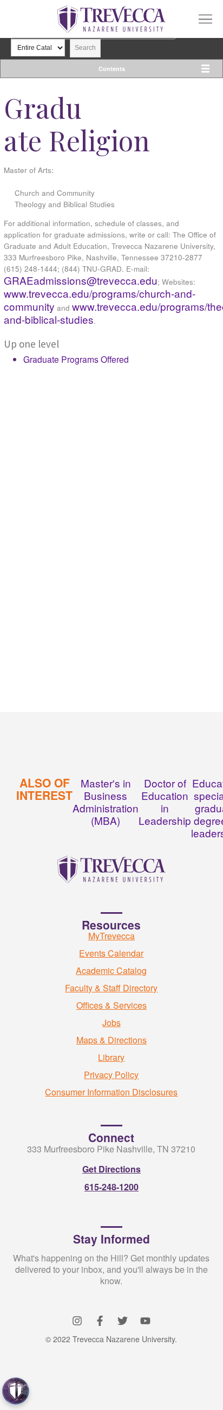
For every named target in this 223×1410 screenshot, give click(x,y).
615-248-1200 (111, 1187)
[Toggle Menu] (205, 19)
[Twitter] (122, 1321)
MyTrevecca (111, 936)
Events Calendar (111, 953)
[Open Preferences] (15, 1391)
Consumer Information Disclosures (111, 1092)
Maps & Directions (111, 1040)
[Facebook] (100, 1321)
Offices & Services (111, 1005)
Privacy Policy (111, 1074)
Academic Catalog (111, 970)
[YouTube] (145, 1321)
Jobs (111, 1022)
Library (111, 1057)
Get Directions (111, 1169)
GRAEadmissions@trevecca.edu (81, 280)
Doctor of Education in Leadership (165, 802)
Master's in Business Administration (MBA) (106, 802)
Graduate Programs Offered (76, 359)
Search (85, 48)
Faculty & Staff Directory (111, 988)
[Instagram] (77, 1321)
